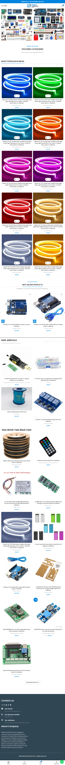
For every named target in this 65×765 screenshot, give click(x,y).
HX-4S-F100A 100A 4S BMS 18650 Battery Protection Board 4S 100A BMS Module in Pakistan (16, 503)
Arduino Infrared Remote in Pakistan (48, 460)
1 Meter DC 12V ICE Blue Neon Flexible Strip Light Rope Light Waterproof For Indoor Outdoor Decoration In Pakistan (17, 143)
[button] (15, 95)
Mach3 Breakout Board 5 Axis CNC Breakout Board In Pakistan (16, 671)
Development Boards (8, 382)
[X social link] (4, 705)
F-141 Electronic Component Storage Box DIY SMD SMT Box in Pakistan (48, 379)
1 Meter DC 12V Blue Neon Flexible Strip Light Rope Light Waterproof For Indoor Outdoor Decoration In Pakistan (17, 101)
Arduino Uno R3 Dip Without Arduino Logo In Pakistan (16, 325)
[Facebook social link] (2, 705)
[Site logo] (32, 5)
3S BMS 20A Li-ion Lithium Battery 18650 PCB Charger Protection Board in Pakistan (48, 502)
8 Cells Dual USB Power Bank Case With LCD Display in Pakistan (48, 545)
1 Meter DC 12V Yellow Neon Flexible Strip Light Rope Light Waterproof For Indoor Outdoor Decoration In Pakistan (48, 268)
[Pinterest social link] (6, 705)
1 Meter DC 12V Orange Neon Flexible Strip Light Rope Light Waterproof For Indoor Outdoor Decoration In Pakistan (48, 143)
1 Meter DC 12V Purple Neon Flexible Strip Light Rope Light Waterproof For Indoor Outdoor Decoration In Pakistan (48, 185)
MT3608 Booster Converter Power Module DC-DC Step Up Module (48, 630)
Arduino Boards (17, 328)
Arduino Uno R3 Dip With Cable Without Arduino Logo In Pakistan (48, 325)
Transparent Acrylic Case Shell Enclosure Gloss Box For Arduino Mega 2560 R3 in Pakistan (48, 588)
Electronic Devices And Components (48, 462)
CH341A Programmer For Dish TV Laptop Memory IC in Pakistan (16, 379)
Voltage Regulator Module (16, 633)
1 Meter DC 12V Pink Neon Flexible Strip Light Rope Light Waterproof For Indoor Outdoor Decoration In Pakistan (17, 185)
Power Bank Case (48, 548)
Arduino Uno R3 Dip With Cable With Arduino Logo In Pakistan (16, 588)
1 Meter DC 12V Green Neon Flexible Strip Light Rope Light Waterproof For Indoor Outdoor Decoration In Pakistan (48, 101)
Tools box (48, 382)
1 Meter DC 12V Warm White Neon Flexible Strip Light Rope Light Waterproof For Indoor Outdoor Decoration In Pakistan (48, 226)
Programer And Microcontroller (22, 382)
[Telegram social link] (10, 705)
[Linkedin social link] (8, 705)
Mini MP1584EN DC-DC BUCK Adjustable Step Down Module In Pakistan (16, 630)
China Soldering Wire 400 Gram (16, 412)
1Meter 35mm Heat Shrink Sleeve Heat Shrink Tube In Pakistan (16, 461)
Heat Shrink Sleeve (16, 464)
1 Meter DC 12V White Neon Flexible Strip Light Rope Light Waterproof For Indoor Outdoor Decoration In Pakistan (17, 268)
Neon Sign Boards (16, 105)
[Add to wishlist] (18, 95)
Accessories (17, 414)
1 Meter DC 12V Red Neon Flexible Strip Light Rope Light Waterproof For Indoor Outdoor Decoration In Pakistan (17, 226)
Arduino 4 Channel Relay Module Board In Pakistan (48, 420)
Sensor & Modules (48, 423)
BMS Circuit (17, 507)
